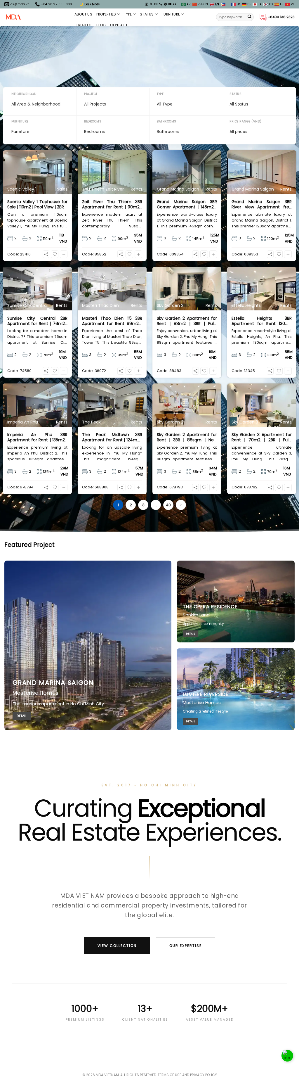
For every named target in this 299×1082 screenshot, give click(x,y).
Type (128, 14)
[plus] (63, 254)
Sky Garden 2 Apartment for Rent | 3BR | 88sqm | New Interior (187, 437)
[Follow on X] (151, 4)
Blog (101, 25)
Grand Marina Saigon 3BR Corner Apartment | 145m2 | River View (187, 204)
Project (84, 25)
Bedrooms (92, 121)
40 (168, 505)
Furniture (171, 14)
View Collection (117, 945)
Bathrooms (166, 121)
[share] (46, 254)
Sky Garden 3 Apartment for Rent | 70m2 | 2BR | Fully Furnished (262, 437)
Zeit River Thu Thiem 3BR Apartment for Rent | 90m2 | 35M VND (112, 204)
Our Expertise (185, 945)
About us (83, 14)
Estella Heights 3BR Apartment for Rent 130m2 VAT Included (262, 321)
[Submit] (250, 17)
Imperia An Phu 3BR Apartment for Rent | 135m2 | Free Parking (37, 437)
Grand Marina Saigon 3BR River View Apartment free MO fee (262, 204)
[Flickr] (174, 4)
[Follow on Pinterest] (165, 4)
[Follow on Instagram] (146, 4)
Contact (119, 25)
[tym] (54, 254)
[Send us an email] (155, 4)
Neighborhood (23, 94)
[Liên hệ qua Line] (287, 1054)
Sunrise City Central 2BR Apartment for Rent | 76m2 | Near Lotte (37, 321)
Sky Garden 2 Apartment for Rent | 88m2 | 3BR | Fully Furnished (187, 321)
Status (147, 14)
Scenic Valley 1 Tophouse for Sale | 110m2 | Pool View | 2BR (37, 204)
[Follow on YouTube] (169, 4)
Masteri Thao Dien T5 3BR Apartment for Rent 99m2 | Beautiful (112, 321)
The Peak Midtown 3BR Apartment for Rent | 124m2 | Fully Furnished (112, 437)
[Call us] (160, 4)
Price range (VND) (246, 121)
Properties (106, 14)
